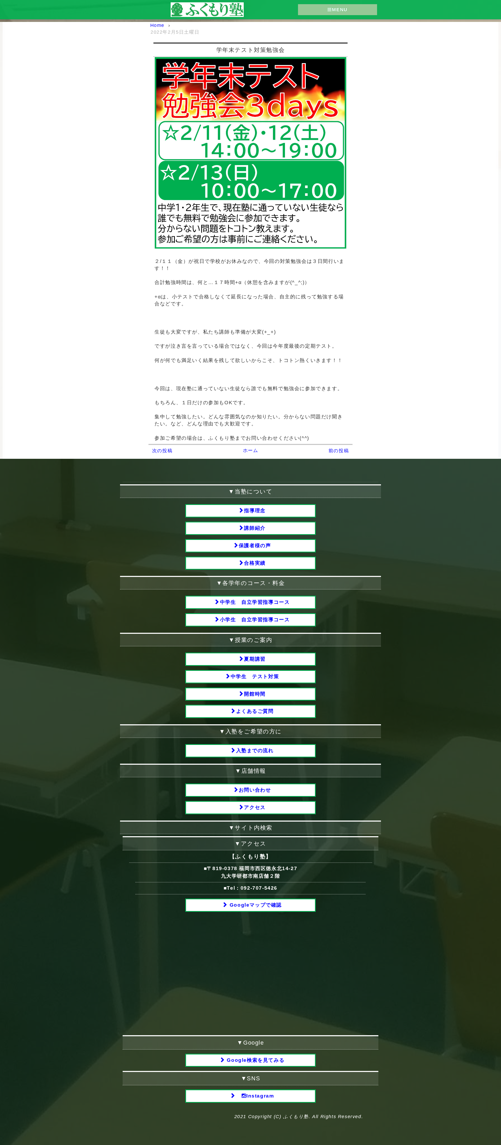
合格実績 (254, 563)
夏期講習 (254, 659)
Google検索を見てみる (254, 1060)
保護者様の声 (255, 545)
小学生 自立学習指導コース (255, 619)
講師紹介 (254, 528)
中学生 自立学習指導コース (255, 602)
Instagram (260, 1096)
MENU (339, 9)
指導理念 (254, 510)
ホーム (250, 450)
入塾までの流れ (255, 750)
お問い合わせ (255, 790)
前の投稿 (339, 450)
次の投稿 (162, 450)
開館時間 (254, 694)
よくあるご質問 (255, 711)
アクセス (254, 807)
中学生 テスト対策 (255, 676)
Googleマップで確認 (255, 905)
